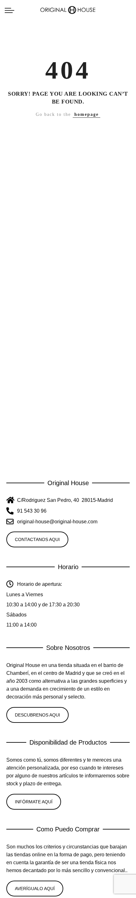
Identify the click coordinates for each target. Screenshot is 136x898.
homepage (86, 114)
